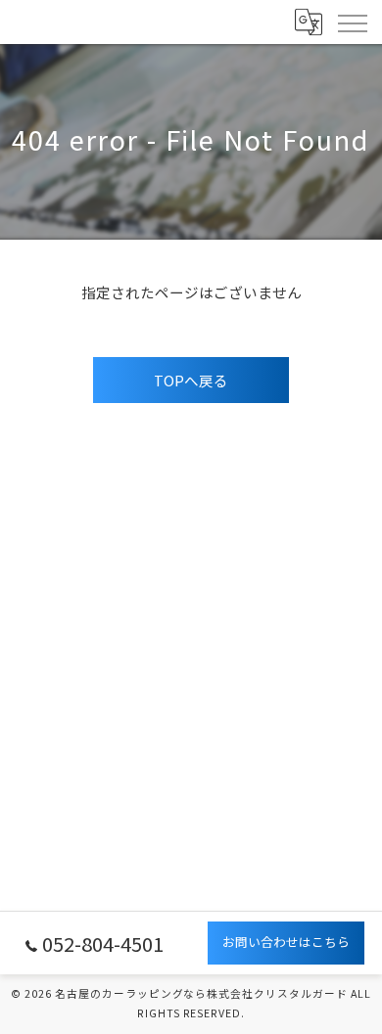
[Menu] (351, 21)
